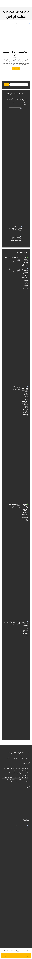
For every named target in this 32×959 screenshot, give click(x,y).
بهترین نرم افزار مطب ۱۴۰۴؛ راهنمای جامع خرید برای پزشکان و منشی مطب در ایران (15, 769)
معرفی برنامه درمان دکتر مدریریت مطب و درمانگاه (16, 777)
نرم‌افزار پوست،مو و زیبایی (13, 757)
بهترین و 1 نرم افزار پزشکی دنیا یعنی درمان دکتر (17, 779)
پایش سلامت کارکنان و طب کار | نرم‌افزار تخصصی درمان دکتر (16, 774)
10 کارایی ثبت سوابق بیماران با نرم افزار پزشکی (17, 781)
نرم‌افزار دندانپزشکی (25, 757)
